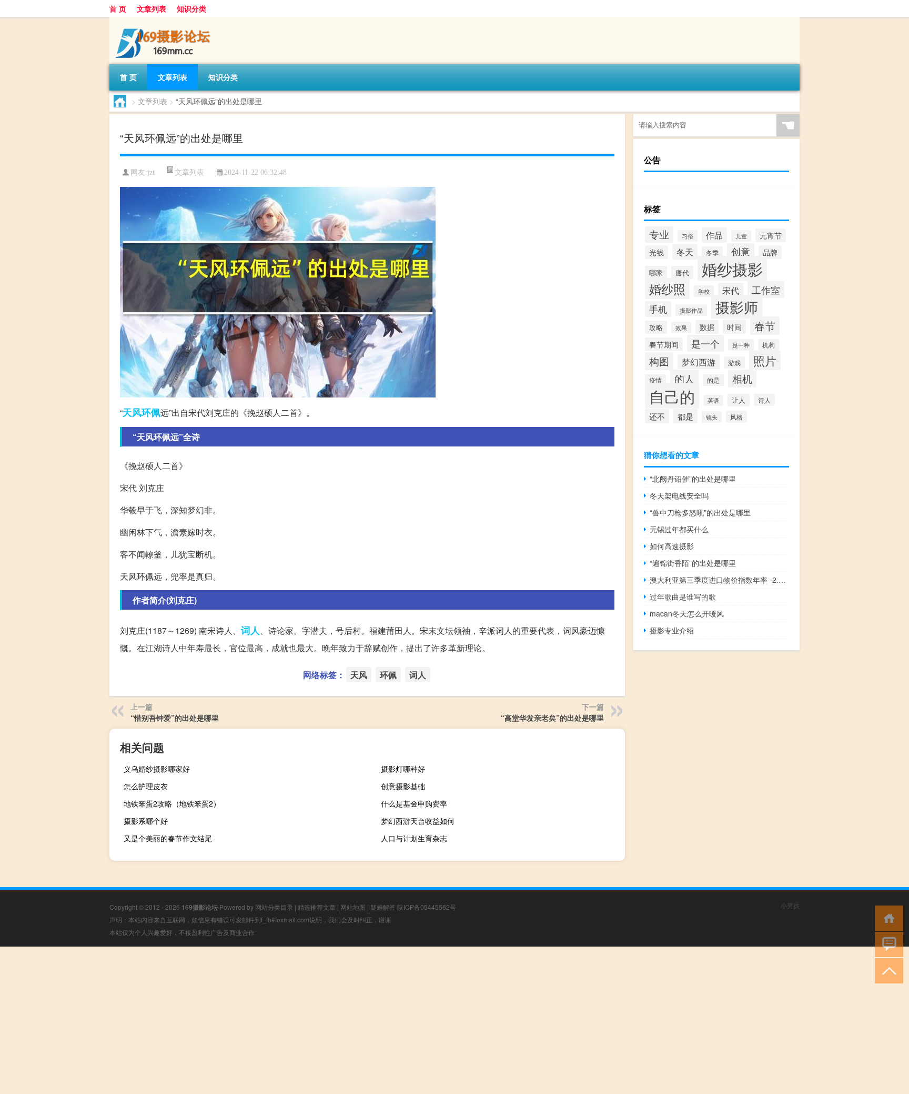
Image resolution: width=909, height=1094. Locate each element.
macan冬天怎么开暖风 (687, 613)
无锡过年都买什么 (679, 529)
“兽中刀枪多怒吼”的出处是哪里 (700, 512)
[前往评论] (886, 944)
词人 (250, 630)
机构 (768, 345)
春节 (764, 325)
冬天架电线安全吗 (679, 495)
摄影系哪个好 (146, 820)
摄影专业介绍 (672, 630)
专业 (659, 234)
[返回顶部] (886, 970)
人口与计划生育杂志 (414, 838)
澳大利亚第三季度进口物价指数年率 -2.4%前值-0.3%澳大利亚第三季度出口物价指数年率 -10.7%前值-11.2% (719, 579)
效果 (681, 327)
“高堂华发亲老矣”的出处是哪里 (552, 717)
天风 (132, 412)
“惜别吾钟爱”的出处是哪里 (174, 717)
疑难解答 (383, 906)
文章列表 (151, 8)
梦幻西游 (698, 361)
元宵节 (771, 235)
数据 (707, 327)
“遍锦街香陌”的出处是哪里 (693, 563)
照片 (764, 360)
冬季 (712, 252)
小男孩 (790, 905)
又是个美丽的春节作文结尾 (168, 838)
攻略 (656, 327)
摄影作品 (691, 310)
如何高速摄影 (672, 546)
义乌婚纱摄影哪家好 (157, 768)
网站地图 (353, 906)
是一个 (705, 343)
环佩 (151, 412)
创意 (740, 251)
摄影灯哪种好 (403, 768)
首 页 (117, 8)
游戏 (734, 362)
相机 (742, 378)
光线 (656, 252)
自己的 (672, 396)
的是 (713, 380)
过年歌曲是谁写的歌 (683, 596)
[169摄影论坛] (164, 20)
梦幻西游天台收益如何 (417, 820)
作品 (714, 235)
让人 (738, 400)
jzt (151, 172)
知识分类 (191, 8)
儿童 (741, 236)
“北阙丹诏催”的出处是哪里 (693, 478)
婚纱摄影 (732, 268)
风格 (736, 416)
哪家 (656, 272)
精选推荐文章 (317, 906)
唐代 (682, 272)
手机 (658, 309)
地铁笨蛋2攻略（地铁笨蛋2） (172, 803)
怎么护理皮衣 (146, 786)
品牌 (770, 252)
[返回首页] (886, 917)
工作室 (766, 289)
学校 (704, 291)
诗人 (764, 399)
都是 (685, 416)
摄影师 (736, 306)
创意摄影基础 (403, 786)
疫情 (655, 380)
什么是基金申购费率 (414, 803)
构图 (659, 361)
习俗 (687, 236)
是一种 (741, 345)
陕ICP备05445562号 (426, 906)
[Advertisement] (315, 1020)
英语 (713, 400)
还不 (657, 416)
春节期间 (664, 344)
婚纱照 (667, 288)
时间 (734, 326)
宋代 (730, 290)
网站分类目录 (274, 906)
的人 (684, 378)
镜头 (712, 417)
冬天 (684, 252)
